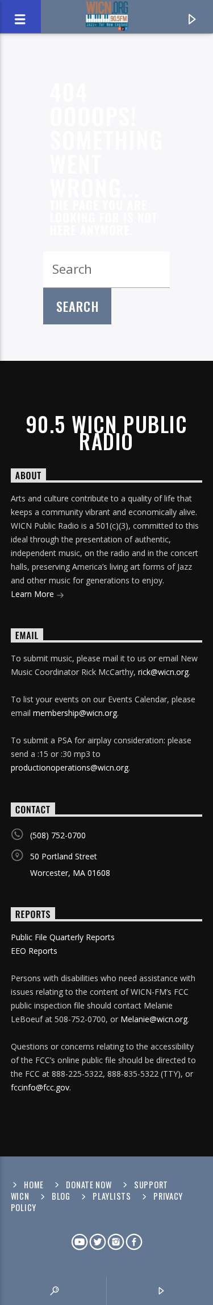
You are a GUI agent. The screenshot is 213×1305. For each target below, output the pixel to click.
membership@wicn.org (75, 712)
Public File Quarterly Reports (63, 937)
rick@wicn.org (163, 671)
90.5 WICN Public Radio (106, 432)
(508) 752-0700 (58, 835)
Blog (61, 1196)
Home (34, 1185)
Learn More (33, 593)
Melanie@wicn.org (153, 1019)
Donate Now (88, 1185)
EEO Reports (34, 950)
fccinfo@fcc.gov (40, 1087)
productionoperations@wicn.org (69, 767)
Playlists (112, 1196)
